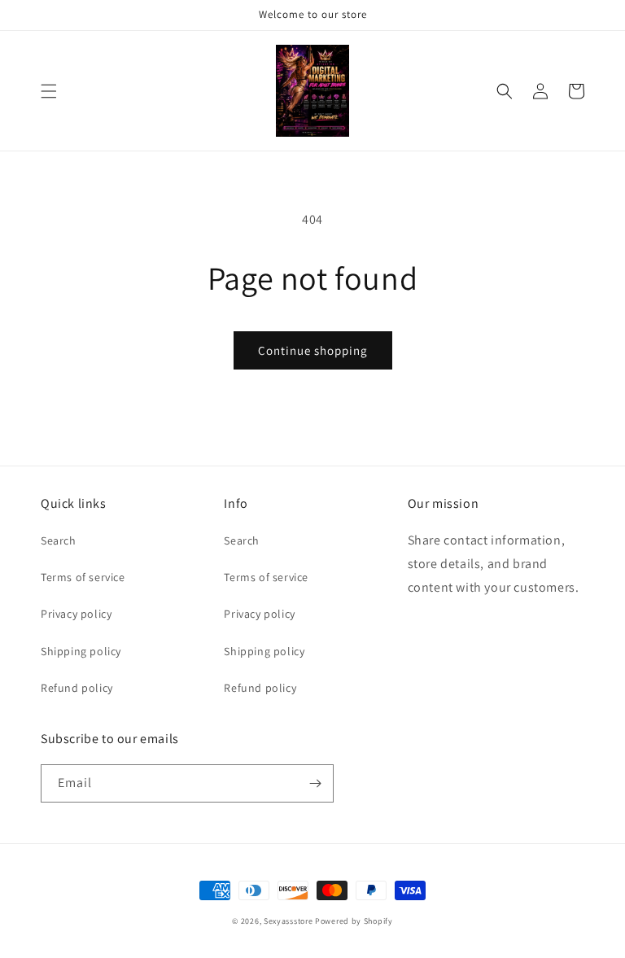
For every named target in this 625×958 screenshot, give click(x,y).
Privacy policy (76, 613)
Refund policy (77, 687)
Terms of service (83, 577)
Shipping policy (81, 651)
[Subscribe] (315, 783)
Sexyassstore (288, 921)
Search (58, 540)
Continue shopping (313, 350)
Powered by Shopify (354, 921)
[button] (49, 91)
